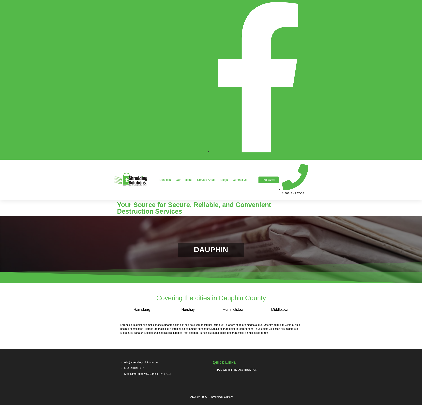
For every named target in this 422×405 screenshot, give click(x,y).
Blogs (224, 179)
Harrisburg (142, 310)
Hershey (188, 310)
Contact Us (240, 179)
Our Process (184, 179)
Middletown (280, 310)
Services (165, 179)
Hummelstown (234, 310)
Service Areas (206, 179)
